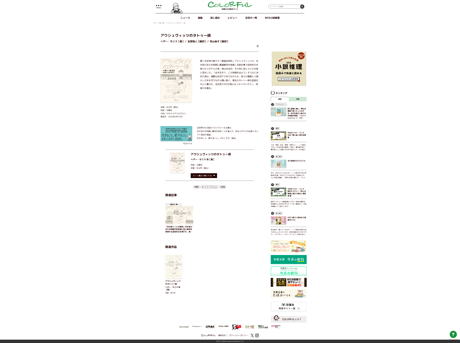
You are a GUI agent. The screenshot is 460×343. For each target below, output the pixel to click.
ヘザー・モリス (198, 159)
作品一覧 (161, 23)
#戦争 (196, 187)
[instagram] (257, 335)
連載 (200, 17)
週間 (280, 99)
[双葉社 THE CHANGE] (223, 327)
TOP (154, 23)
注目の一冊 (251, 17)
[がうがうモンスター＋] (197, 327)
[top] (230, 5)
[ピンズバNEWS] (236, 325)
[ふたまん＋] (210, 326)
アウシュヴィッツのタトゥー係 (176, 23)
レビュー (232, 17)
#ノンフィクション (209, 187)
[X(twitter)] (252, 335)
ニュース (185, 17)
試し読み (215, 17)
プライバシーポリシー (238, 335)
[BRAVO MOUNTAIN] (263, 326)
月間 (297, 99)
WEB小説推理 (272, 17)
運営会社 (222, 335)
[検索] (302, 7)
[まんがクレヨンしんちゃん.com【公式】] (184, 326)
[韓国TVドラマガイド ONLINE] (276, 326)
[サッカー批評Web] (250, 326)
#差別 (222, 187)
